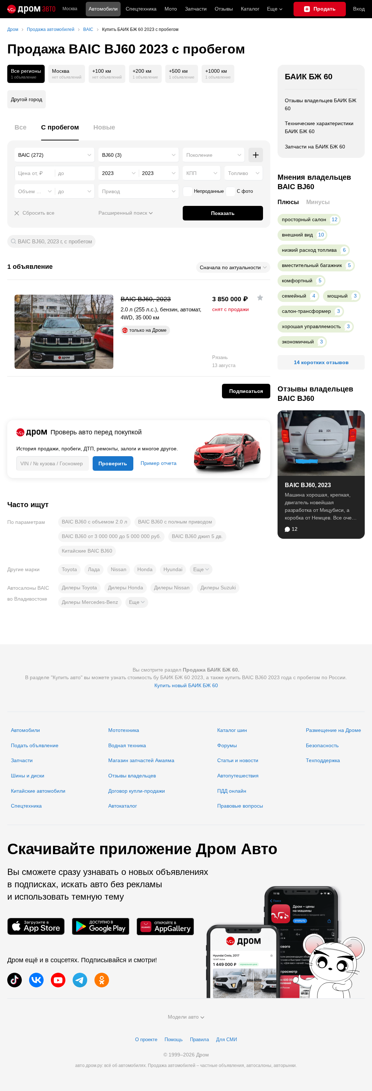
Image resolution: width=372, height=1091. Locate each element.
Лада (94, 569)
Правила (199, 1039)
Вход (359, 9)
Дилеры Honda (125, 587)
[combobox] (55, 155)
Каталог (250, 9)
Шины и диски (27, 776)
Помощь (174, 1039)
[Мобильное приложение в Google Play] (100, 926)
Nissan (118, 569)
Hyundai (172, 569)
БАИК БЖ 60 (308, 76)
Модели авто (183, 1017)
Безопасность (322, 745)
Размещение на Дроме (333, 730)
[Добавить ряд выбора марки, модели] (255, 155)
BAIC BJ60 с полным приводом (175, 522)
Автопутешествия (238, 776)
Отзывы (224, 9)
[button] (201, 569)
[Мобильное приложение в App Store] (36, 926)
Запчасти (196, 9)
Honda (145, 569)
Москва (69, 9)
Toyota (69, 569)
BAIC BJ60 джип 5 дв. (197, 536)
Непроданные (209, 191)
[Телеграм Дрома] (80, 980)
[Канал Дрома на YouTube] (58, 980)
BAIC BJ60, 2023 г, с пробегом (55, 241)
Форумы (227, 745)
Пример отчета (159, 463)
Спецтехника (26, 806)
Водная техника (127, 745)
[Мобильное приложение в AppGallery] (165, 926)
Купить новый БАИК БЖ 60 (186, 685)
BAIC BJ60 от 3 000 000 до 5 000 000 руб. (111, 536)
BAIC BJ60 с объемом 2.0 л (94, 522)
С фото (245, 191)
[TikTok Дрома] (14, 980)
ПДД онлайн (231, 791)
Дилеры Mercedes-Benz (90, 602)
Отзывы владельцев (132, 776)
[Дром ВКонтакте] (36, 980)
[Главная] (31, 9)
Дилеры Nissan (172, 587)
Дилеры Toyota (79, 587)
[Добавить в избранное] (260, 297)
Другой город (26, 99)
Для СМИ (226, 1039)
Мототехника (123, 730)
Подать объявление (34, 745)
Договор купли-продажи (136, 791)
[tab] (21, 131)
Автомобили (103, 9)
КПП (191, 173)
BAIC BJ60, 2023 (308, 485)
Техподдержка (323, 760)
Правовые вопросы (240, 806)
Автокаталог (122, 806)
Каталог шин (232, 730)
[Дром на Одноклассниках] (101, 980)
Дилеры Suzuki (218, 587)
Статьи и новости (237, 760)
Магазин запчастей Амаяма (141, 760)
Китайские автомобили (38, 791)
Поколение (199, 155)
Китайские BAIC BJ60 (87, 551)
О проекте (146, 1039)
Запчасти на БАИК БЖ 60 (315, 147)
